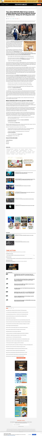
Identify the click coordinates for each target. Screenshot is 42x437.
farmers (21, 21)
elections (12, 21)
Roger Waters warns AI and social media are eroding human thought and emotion (15, 346)
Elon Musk (15, 21)
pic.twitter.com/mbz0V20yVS (16, 87)
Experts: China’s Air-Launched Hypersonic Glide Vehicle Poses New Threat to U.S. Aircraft (16, 352)
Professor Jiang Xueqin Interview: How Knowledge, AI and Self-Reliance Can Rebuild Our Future (24, 296)
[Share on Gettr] (17, 18)
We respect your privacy (21, 426)
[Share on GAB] (14, 18)
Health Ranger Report (9, 272)
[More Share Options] (19, 18)
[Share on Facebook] (9, 18)
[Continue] (28, 425)
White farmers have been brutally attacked (17, 41)
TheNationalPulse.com (9, 140)
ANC (16, 20)
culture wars (26, 20)
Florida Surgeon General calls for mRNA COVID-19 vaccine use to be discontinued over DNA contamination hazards (24, 173)
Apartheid (21, 20)
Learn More (29, 434)
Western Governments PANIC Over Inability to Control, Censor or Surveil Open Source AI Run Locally (24, 284)
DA (11, 150)
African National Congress (11, 20)
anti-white (19, 20)
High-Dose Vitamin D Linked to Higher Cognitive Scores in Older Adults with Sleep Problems (17, 327)
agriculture (15, 20)
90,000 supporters (16, 51)
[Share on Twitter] (10, 18)
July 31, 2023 (19, 60)
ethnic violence (18, 21)
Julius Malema (26, 21)
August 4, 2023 (17, 122)
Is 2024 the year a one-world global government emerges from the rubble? (24, 205)
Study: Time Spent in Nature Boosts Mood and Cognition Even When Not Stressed (15, 329)
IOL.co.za (7, 143)
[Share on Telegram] (12, 18)
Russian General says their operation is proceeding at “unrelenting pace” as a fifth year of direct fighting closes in (19, 344)
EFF (10, 21)
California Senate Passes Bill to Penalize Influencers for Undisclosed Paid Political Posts (16, 354)
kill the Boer (29, 21)
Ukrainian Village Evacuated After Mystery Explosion (12, 325)
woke (6, 22)
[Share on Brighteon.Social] (7, 18)
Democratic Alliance (31, 20)
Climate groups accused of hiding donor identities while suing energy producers (15, 350)
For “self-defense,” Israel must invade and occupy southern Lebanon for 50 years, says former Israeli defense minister (24, 192)
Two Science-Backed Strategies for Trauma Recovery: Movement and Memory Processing (16, 348)
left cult (32, 21)
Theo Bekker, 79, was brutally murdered (21, 75)
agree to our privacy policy (11, 435)
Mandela (34, 21)
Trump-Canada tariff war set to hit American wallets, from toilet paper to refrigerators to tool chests (17, 323)
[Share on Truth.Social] (15, 18)
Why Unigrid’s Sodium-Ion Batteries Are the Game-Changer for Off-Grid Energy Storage (16, 310)
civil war (23, 20)
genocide (23, 21)
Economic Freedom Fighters (23, 150)
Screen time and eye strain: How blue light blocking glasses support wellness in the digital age (17, 333)
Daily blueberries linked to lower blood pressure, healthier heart (13, 331)
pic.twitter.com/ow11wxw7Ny (12, 120)
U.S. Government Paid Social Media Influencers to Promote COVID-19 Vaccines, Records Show (17, 312)
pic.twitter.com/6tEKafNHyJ (12, 132)
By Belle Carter (8, 16)
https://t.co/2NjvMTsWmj (25, 119)
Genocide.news (10, 135)
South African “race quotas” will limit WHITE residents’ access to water (24, 235)
